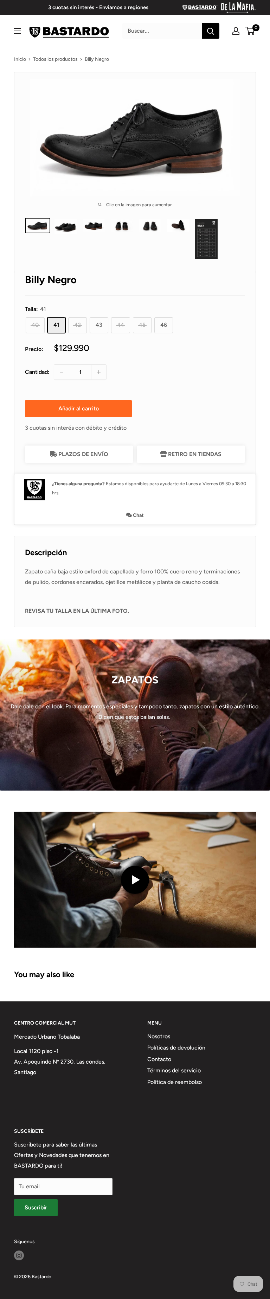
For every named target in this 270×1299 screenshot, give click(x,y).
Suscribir (36, 1207)
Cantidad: (37, 372)
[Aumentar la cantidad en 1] (98, 372)
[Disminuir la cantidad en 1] (61, 372)
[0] (250, 31)
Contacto (159, 1059)
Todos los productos (55, 59)
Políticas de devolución (176, 1047)
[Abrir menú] (17, 31)
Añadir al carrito (78, 408)
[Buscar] (210, 31)
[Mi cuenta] (235, 31)
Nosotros (158, 1036)
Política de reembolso (174, 1082)
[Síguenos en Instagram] (19, 1255)
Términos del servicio (174, 1070)
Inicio (20, 59)
